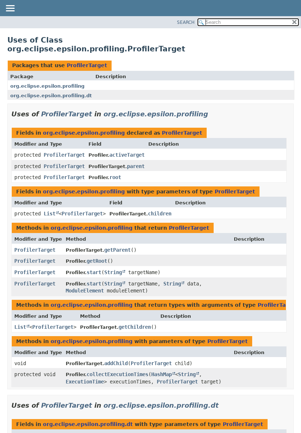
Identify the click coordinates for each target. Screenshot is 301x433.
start (94, 272)
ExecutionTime (85, 382)
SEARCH (186, 22)
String (113, 272)
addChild (116, 363)
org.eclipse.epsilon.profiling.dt (51, 95)
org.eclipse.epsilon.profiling (47, 86)
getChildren (135, 327)
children (159, 213)
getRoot (97, 261)
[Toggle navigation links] (10, 9)
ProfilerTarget (87, 65)
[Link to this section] (213, 114)
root (115, 177)
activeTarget (127, 155)
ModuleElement (85, 291)
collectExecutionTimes (117, 374)
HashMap (161, 374)
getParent (117, 250)
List (49, 213)
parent (136, 166)
